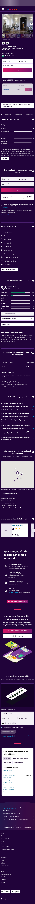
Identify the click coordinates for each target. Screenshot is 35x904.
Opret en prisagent (13, 592)
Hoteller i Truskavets (8, 787)
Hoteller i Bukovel (8, 791)
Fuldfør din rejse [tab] (18, 762)
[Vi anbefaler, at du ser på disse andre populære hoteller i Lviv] (33, 519)
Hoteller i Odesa (7, 773)
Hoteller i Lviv (19, 827)
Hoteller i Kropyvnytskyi (9, 775)
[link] (17, 601)
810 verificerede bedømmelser (21, 55)
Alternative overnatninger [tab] (20, 758)
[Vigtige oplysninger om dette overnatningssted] (33, 353)
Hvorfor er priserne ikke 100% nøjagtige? (15, 819)
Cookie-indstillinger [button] (6, 215)
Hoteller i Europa (15, 825)
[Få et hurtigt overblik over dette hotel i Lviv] (33, 119)
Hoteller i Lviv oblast (9, 827)
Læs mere (5, 207)
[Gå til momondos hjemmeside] (11, 9)
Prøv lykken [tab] (7, 762)
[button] (3, 9)
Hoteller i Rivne (7, 782)
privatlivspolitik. (11, 736)
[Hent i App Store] (15, 891)
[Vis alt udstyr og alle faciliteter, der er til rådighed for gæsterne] (33, 226)
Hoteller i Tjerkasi (7, 770)
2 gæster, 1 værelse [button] (9, 65)
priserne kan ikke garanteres (9, 808)
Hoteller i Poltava (7, 777)
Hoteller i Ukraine (25, 825)
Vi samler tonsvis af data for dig (12, 816)
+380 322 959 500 (7, 53)
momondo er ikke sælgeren (11, 813)
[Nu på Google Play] (5, 891)
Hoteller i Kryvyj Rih (8, 789)
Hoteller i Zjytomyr (8, 784)
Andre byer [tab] (7, 758)
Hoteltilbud (6, 825)
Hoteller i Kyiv (7, 780)
